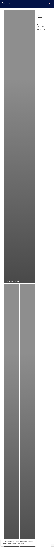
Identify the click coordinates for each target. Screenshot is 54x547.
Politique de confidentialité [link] (21, 543)
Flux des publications (41, 26)
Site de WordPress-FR (41, 29)
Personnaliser (14, 543)
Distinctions (39, 17)
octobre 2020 (39, 11)
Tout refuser (9, 543)
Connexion (39, 24)
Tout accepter (4, 543)
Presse (38, 19)
